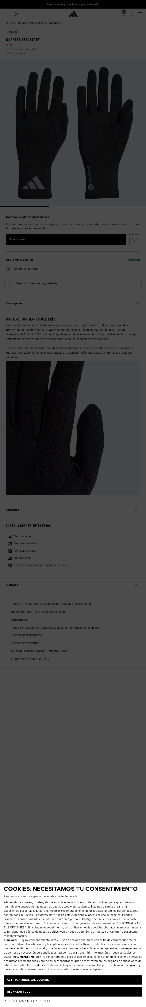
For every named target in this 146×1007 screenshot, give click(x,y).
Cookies (115, 932)
